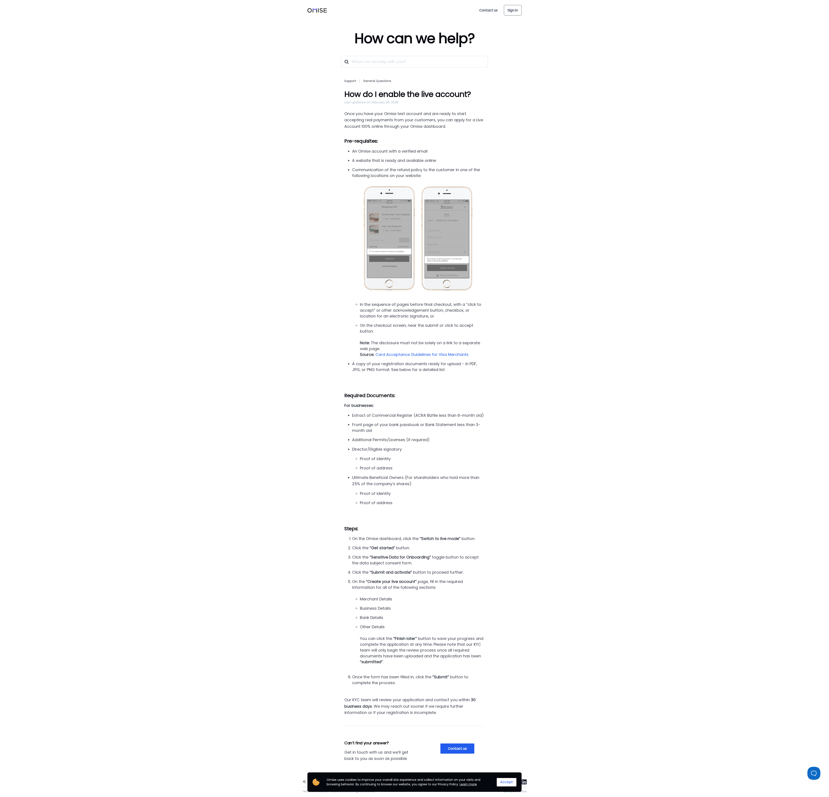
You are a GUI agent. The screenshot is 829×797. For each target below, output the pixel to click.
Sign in (513, 10)
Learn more (468, 784)
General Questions (377, 81)
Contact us (488, 10)
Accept (506, 782)
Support (350, 81)
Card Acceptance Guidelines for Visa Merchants (421, 354)
